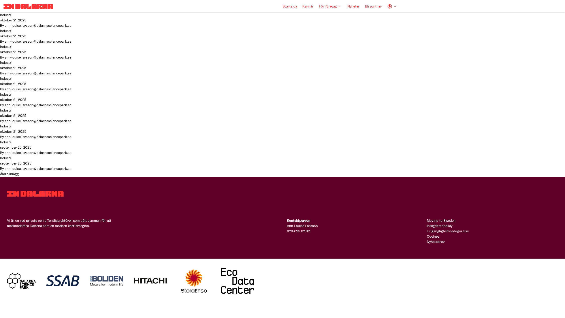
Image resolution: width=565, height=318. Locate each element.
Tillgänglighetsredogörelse (448, 231)
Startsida (289, 6)
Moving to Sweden (441, 220)
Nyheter (353, 6)
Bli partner (373, 6)
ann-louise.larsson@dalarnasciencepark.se (38, 25)
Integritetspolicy (439, 225)
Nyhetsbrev (436, 241)
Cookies (433, 236)
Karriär (308, 6)
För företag (328, 6)
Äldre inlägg (9, 174)
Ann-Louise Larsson (302, 225)
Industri (6, 15)
